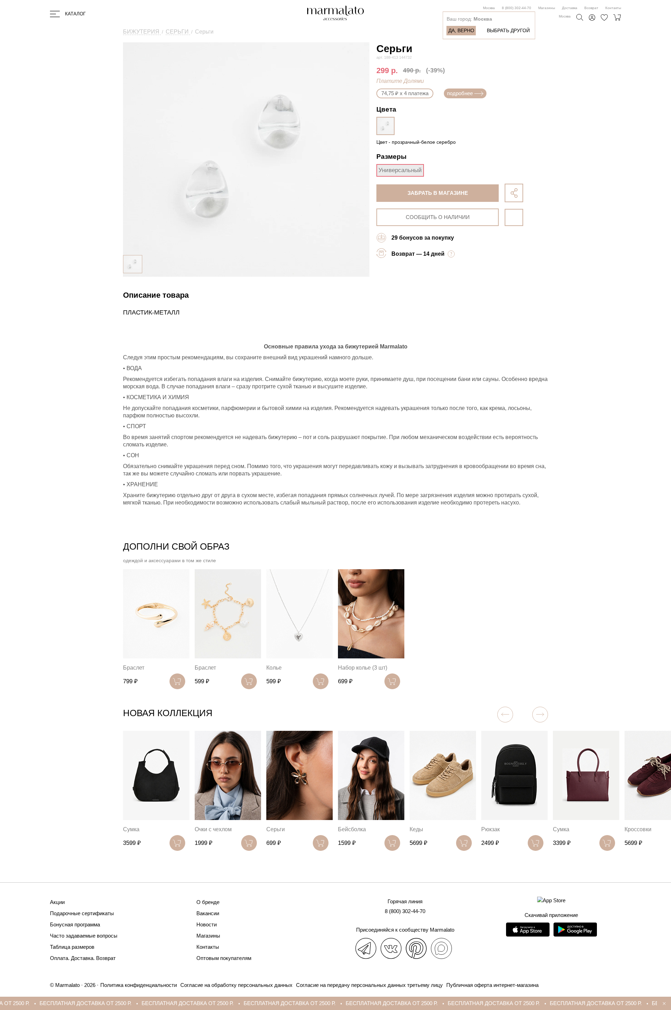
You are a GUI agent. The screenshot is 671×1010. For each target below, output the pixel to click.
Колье (274, 668)
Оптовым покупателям (223, 958)
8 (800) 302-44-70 (516, 8)
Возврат (591, 8)
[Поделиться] (514, 193)
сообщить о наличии (438, 217)
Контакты (613, 8)
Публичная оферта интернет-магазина (492, 985)
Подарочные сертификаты (82, 913)
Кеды (416, 829)
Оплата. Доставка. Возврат (83, 958)
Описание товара (156, 295)
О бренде (207, 902)
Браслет (133, 668)
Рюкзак (490, 829)
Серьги (275, 829)
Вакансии (207, 913)
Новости (206, 924)
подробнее (460, 93)
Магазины (546, 8)
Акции (57, 902)
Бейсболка (352, 829)
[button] (540, 714)
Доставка (569, 8)
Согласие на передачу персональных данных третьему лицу (369, 985)
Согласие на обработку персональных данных (236, 985)
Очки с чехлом (213, 829)
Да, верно (461, 30)
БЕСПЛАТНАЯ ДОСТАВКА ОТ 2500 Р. (49, 1003)
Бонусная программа (75, 924)
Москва (489, 8)
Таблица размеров (72, 947)
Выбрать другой (508, 30)
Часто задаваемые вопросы (83, 936)
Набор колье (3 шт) (362, 668)
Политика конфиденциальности (138, 985)
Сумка (131, 829)
